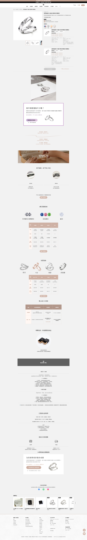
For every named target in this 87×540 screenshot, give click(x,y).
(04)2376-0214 (67, 519)
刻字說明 (53, 35)
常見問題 (26, 536)
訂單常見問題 (27, 520)
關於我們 (22, 536)
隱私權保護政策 (44, 536)
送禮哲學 (40, 527)
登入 (75, 5)
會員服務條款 (50, 536)
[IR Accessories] (43, 4)
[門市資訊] (84, 530)
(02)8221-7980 (52, 519)
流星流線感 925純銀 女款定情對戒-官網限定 (60, 29)
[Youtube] (52, 530)
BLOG (56, 6)
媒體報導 (40, 523)
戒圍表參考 (61, 35)
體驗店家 (40, 526)
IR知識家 (40, 519)
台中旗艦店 (67, 517)
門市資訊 (83, 5)
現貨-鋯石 (56, 31)
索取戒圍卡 (57, 35)
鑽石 (27, 6)
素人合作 (40, 536)
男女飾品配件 (46, 6)
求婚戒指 (31, 6)
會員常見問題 (27, 519)
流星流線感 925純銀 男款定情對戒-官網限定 (60, 48)
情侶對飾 (41, 6)
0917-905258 (57, 519)
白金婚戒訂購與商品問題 (29, 526)
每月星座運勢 (41, 520)
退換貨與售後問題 (28, 523)
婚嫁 (40, 530)
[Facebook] (50, 530)
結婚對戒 (36, 6)
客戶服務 (52, 6)
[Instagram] (51, 530)
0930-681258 (72, 519)
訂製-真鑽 (61, 31)
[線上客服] (84, 533)
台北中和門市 (52, 517)
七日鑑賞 (29, 536)
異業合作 (36, 536)
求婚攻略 (40, 533)
